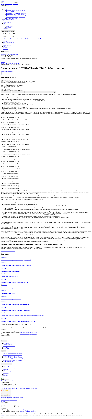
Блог (4, 23)
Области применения (8, 19)
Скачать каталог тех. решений (8, 251)
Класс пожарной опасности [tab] (18, 92)
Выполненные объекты (9, 346)
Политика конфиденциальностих (9, 400)
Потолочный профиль (11, 18)
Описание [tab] (3, 92)
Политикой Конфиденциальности (28, 334)
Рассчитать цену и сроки (6, 90)
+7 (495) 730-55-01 (5, 4)
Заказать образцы (5, 335)
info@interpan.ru (14, 4)
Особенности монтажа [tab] (30, 92)
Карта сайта (6, 348)
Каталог (5, 9)
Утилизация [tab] (53, 92)
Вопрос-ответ (9, 26)
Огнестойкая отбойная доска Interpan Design (17, 15)
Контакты (5, 28)
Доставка (8, 27)
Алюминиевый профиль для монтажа (15, 17)
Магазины (5, 373)
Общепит (5, 375)
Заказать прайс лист (17, 90)
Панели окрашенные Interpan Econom (15, 10)
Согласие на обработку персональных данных (12, 397)
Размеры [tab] (9, 92)
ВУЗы (4, 370)
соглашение (3, 415)
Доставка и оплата (8, 344)
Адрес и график (4, 31)
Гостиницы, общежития (9, 371)
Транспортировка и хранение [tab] (43, 92)
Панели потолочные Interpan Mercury (15, 14)
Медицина (6, 366)
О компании (6, 24)
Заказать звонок (4, 5)
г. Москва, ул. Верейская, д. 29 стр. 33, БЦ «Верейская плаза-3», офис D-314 (22, 38)
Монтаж (5, 21)
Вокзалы (5, 369)
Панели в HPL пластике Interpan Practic (16, 13)
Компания (3, 340)
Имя (15, 405)
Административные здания (10, 367)
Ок (1, 417)
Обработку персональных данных (28, 332)
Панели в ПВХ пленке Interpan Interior (15, 11)
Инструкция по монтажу (7, 71)
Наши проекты (7, 22)
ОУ (4, 374)
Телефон (3, 329)
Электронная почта (5, 331)
